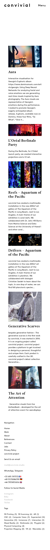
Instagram (8, 493)
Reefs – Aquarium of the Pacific (24, 195)
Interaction (38, 520)
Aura (12, 72)
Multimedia (26, 523)
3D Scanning (25, 514)
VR (28, 529)
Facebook (8, 499)
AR (36, 514)
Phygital (39, 523)
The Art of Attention (16, 395)
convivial (17, 5)
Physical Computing (14, 526)
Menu (42, 5)
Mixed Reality (11, 523)
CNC (7, 517)
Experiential (38, 517)
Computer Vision (21, 517)
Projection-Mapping (14, 529)
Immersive (25, 520)
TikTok (7, 502)
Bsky (6, 496)
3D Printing (10, 514)
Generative (10, 520)
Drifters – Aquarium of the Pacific (24, 252)
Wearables (38, 529)
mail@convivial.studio (14, 465)
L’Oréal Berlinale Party (22, 143)
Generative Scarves (24, 326)
